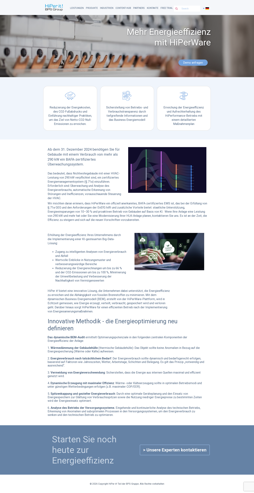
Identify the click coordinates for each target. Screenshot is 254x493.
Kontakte (152, 8)
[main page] (54, 7)
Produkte (92, 8)
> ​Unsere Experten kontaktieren (175, 449)
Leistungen (77, 8)
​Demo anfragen (193, 62)
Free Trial (167, 8)
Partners (139, 8)
